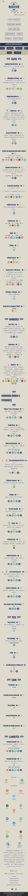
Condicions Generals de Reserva (14, 884)
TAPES (2, 48)
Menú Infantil (10, 34)
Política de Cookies (14, 882)
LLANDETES (17, 52)
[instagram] (16, 889)
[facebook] (12, 889)
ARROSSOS (19, 48)
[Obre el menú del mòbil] (3, 1)
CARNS (9, 52)
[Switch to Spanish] (24, 12)
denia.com (19, 895)
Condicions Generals (14, 880)
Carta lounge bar (14, 29)
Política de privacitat (14, 878)
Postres (8, 38)
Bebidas (20, 34)
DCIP (14, 895)
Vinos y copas (18, 38)
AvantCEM (8, 895)
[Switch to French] (18, 12)
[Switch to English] (14, 12)
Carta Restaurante (14, 19)
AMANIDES (10, 48)
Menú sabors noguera (14, 24)
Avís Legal (14, 876)
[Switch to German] (21, 12)
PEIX (26, 48)
